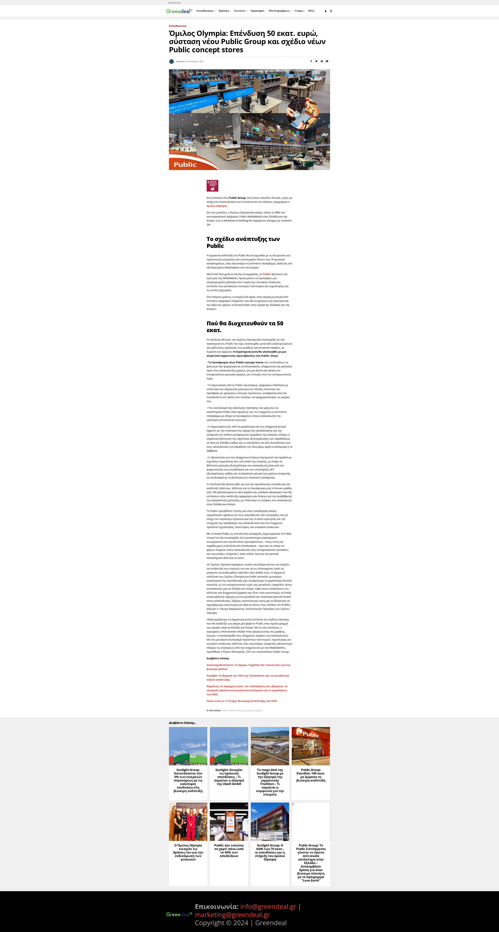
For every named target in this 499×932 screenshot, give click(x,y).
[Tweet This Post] (316, 61)
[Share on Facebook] (311, 61)
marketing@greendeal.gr (232, 914)
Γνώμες (299, 11)
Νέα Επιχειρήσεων (279, 11)
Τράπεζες (223, 11)
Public (225, 710)
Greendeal (180, 61)
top (244, 710)
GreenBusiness (204, 11)
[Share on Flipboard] (321, 61)
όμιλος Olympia (254, 710)
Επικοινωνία (174, 3)
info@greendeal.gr (268, 906)
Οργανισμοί (257, 11)
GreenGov (240, 11)
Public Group (235, 710)
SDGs (311, 11)
